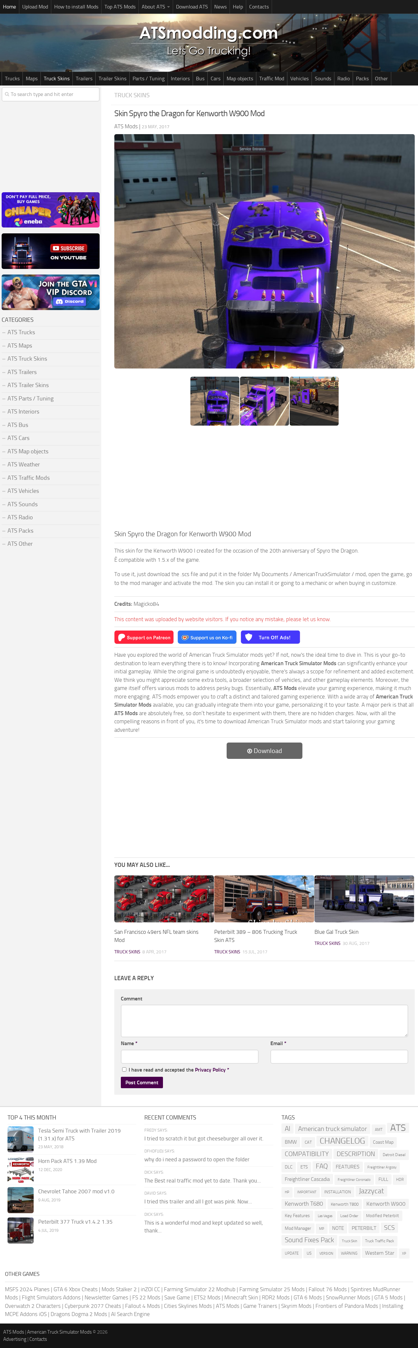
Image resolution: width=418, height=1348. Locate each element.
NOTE (338, 1228)
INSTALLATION (337, 1191)
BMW (291, 1142)
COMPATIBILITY (307, 1154)
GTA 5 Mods (388, 1297)
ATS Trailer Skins (28, 385)
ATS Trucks (21, 332)
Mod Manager (298, 1228)
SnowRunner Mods (348, 1297)
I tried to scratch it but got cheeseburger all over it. (204, 1138)
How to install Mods (76, 7)
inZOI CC (150, 1289)
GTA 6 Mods (308, 1297)
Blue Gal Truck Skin (336, 932)
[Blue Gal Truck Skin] (364, 898)
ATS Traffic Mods (29, 477)
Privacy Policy (210, 1070)
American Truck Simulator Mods (59, 1332)
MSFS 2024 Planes (27, 1289)
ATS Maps (20, 345)
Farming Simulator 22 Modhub (199, 1289)
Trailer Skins (112, 78)
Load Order (349, 1216)
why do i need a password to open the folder (196, 1159)
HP (287, 1192)
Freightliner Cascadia (307, 1179)
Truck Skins (57, 78)
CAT (308, 1142)
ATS (398, 1128)
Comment (131, 998)
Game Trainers (260, 1306)
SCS (389, 1227)
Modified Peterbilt (382, 1215)
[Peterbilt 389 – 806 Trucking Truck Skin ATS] (264, 898)
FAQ (322, 1166)
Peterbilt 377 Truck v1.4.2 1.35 (75, 1221)
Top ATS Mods (120, 7)
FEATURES (348, 1167)
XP (404, 1253)
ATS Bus (18, 425)
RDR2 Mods (276, 1297)
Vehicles (299, 78)
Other (381, 78)
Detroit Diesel (394, 1154)
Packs (362, 78)
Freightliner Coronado (354, 1180)
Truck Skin (349, 1241)
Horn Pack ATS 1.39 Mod (67, 1161)
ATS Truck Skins (27, 358)
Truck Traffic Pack (379, 1241)
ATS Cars (18, 438)
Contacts (259, 7)
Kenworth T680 (304, 1203)
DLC (289, 1167)
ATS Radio (20, 517)
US (309, 1253)
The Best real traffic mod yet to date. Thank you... (202, 1180)
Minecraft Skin (241, 1297)
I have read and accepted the (179, 1070)
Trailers (84, 78)
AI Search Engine (130, 1314)
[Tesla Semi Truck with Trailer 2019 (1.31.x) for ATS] (21, 1139)
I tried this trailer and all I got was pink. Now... (198, 1201)
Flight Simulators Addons (51, 1297)
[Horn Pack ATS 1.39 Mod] (21, 1170)
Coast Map (383, 1142)
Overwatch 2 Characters (33, 1306)
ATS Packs (20, 530)
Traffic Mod (271, 78)
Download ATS (192, 7)
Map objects (240, 78)
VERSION (326, 1253)
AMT (378, 1129)
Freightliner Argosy (381, 1167)
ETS (304, 1167)
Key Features (297, 1215)
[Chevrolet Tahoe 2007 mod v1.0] (21, 1200)
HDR (400, 1179)
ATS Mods (227, 1306)
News (220, 7)
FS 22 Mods (146, 1297)
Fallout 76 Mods (328, 1289)
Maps (32, 78)
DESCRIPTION (356, 1154)
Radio (343, 78)
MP (321, 1229)
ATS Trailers (22, 372)
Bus (200, 78)
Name (129, 1043)
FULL (383, 1179)
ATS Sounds (23, 504)
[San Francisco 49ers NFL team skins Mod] (164, 898)
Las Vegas (325, 1216)
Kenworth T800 (345, 1204)
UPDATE (292, 1253)
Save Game (177, 1297)
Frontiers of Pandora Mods (346, 1306)
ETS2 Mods (207, 1297)
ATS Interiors (23, 411)
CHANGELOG (342, 1141)
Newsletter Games (106, 1297)
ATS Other (20, 543)
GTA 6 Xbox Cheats (76, 1289)
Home (9, 7)
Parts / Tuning (149, 78)
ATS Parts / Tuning (31, 398)
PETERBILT (364, 1228)
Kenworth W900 (386, 1203)
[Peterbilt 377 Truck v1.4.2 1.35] (21, 1230)
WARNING (349, 1253)
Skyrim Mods (296, 1306)
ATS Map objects (28, 451)
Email (278, 1043)
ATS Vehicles (23, 490)
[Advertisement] (264, 479)
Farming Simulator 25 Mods (272, 1289)
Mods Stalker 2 (119, 1289)
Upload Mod (35, 7)
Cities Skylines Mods (188, 1306)
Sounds (323, 78)
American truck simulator (332, 1129)
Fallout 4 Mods (142, 1306)
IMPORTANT (306, 1192)
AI (287, 1128)
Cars (215, 78)
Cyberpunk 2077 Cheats (93, 1306)
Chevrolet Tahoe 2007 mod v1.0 (76, 1191)
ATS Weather (24, 464)
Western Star (379, 1253)
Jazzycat (371, 1191)
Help (238, 7)
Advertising (14, 1339)
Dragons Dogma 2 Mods (79, 1314)
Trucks (12, 78)
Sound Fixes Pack (309, 1240)
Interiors (180, 78)
